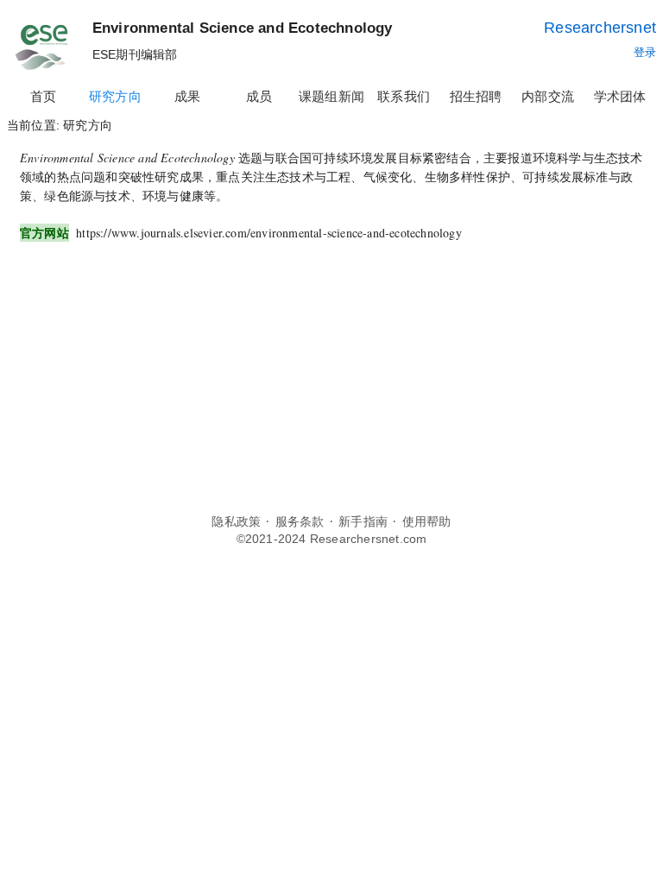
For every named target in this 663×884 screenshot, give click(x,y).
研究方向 (115, 96)
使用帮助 (426, 521)
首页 (43, 96)
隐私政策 (236, 521)
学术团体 (620, 96)
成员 (259, 96)
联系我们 (403, 96)
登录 (645, 52)
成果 (187, 96)
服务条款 (300, 521)
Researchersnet (600, 27)
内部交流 (547, 96)
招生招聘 (476, 96)
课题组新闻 (331, 96)
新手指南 (363, 521)
